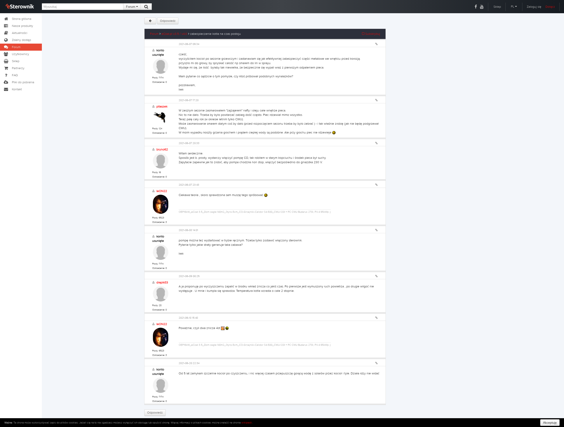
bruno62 (162, 150)
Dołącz (550, 7)
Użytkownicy (20, 54)
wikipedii (246, 422)
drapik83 (162, 283)
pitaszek (161, 107)
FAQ (15, 75)
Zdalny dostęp (21, 40)
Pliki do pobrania (23, 82)
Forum (131, 6)
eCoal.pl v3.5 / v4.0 (174, 34)
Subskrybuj (372, 34)
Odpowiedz (168, 21)
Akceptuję (550, 422)
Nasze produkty (22, 26)
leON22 (161, 191)
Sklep (497, 7)
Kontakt (17, 89)
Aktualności (19, 33)
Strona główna (21, 19)
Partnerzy (18, 68)
